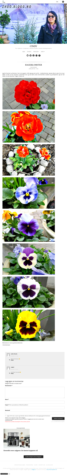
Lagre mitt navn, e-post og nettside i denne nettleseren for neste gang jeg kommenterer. (28, 416)
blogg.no (34, 469)
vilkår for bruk (59, 421)
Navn (7, 399)
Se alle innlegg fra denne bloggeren (33, 456)
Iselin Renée (14, 354)
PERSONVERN (29, 465)
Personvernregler (55, 421)
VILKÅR (35, 465)
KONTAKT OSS (41, 465)
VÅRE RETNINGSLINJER (19, 465)
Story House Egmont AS (52, 469)
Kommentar (8, 385)
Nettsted (7, 410)
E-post (16, 405)
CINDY (33, 47)
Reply (12, 360)
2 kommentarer (33, 67)
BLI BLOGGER (49, 465)
